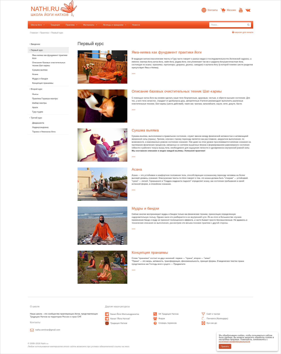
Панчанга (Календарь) (217, 318)
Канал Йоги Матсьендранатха (124, 314)
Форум (162, 318)
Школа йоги (36, 25)
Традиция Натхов (118, 323)
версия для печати (244, 32)
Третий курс (36, 118)
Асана (137, 169)
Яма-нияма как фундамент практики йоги (167, 52)
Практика (70, 25)
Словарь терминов (168, 323)
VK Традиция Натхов (168, 314)
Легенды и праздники (113, 25)
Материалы (88, 25)
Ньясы (35, 94)
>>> (133, 73)
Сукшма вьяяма (145, 130)
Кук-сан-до (212, 323)
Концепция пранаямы (150, 252)
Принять (225, 346)
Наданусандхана (40, 127)
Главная (34, 32)
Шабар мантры (39, 103)
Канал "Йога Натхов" (120, 318)
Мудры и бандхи (145, 208)
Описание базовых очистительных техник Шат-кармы (177, 91)
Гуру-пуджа (37, 112)
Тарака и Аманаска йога (43, 131)
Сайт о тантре (213, 314)
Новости (136, 25)
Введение (35, 44)
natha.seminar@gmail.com (47, 330)
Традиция (55, 25)
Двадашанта (38, 123)
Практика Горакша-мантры (45, 98)
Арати (35, 107)
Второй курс (36, 89)
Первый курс (57, 32)
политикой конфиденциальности (234, 341)
